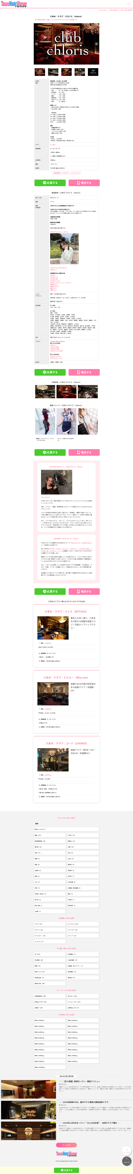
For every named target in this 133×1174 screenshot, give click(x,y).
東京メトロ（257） (40, 972)
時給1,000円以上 (39, 1020)
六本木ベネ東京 (54, 347)
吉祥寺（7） (71, 876)
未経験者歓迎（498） (41, 996)
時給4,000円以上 (39, 1038)
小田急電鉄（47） (73, 960)
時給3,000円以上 (39, 1032)
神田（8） (37, 864)
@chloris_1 (53, 269)
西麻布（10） (72, 841)
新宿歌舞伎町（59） (40, 841)
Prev (36, 44)
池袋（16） (71, 847)
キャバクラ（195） (73, 924)
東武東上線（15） (40, 977)
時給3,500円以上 (73, 1032)
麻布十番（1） (39, 905)
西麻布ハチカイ (54, 286)
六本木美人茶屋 (54, 349)
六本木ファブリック (55, 356)
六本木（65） (72, 835)
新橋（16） (38, 966)
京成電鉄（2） (72, 954)
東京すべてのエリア (40, 829)
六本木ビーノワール (56, 551)
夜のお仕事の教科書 (126, 10)
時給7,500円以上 (73, 1055)
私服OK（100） (39, 1008)
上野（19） (71, 858)
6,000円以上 (47, 643)
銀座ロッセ (53, 290)
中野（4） (37, 888)
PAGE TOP (127, 1162)
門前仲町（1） (72, 905)
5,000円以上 (47, 775)
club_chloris (45, 497)
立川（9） (37, 882)
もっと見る (66, 1145)
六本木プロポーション (56, 358)
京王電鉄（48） (39, 960)
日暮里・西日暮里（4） (74, 888)
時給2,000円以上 (39, 1026)
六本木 (53, 144)
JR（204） (38, 954)
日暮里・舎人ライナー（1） (76, 966)
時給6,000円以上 (39, 1050)
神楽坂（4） (71, 870)
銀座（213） (38, 835)
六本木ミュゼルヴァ (61, 549)
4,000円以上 (47, 709)
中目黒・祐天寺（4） (41, 894)
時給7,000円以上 (39, 1055)
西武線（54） (72, 977)
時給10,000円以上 (40, 1067)
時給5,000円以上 (39, 1044)
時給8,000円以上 (39, 1061)
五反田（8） (38, 870)
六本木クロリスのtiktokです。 (59, 267)
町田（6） (37, 876)
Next (96, 44)
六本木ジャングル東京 (56, 350)
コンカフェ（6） (39, 941)
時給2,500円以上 (73, 1026)
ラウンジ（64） (39, 930)
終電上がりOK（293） (41, 1002)
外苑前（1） (71, 899)
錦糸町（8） (71, 864)
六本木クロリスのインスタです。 (59, 232)
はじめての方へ (103, 10)
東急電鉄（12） (72, 972)
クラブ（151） (39, 924)
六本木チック (54, 277)
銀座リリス (53, 288)
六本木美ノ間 (54, 279)
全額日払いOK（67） (74, 1008)
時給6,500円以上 (73, 1050)
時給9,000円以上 (73, 1061)
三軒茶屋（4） (72, 882)
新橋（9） (37, 858)
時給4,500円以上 (73, 1038)
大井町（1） (38, 911)
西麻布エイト (54, 284)
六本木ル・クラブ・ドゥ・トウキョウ (60, 282)
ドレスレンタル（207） (74, 1002)
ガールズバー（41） (40, 936)
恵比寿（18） (38, 847)
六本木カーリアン (55, 280)
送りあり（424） (73, 996)
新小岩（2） (38, 899)
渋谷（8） (71, 853)
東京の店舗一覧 (114, 10)
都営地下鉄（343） (40, 983)
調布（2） (71, 894)
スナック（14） (72, 936)
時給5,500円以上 (73, 1044)
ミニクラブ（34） (73, 930)
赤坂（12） (38, 853)
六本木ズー (53, 275)
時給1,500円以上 (73, 1020)
